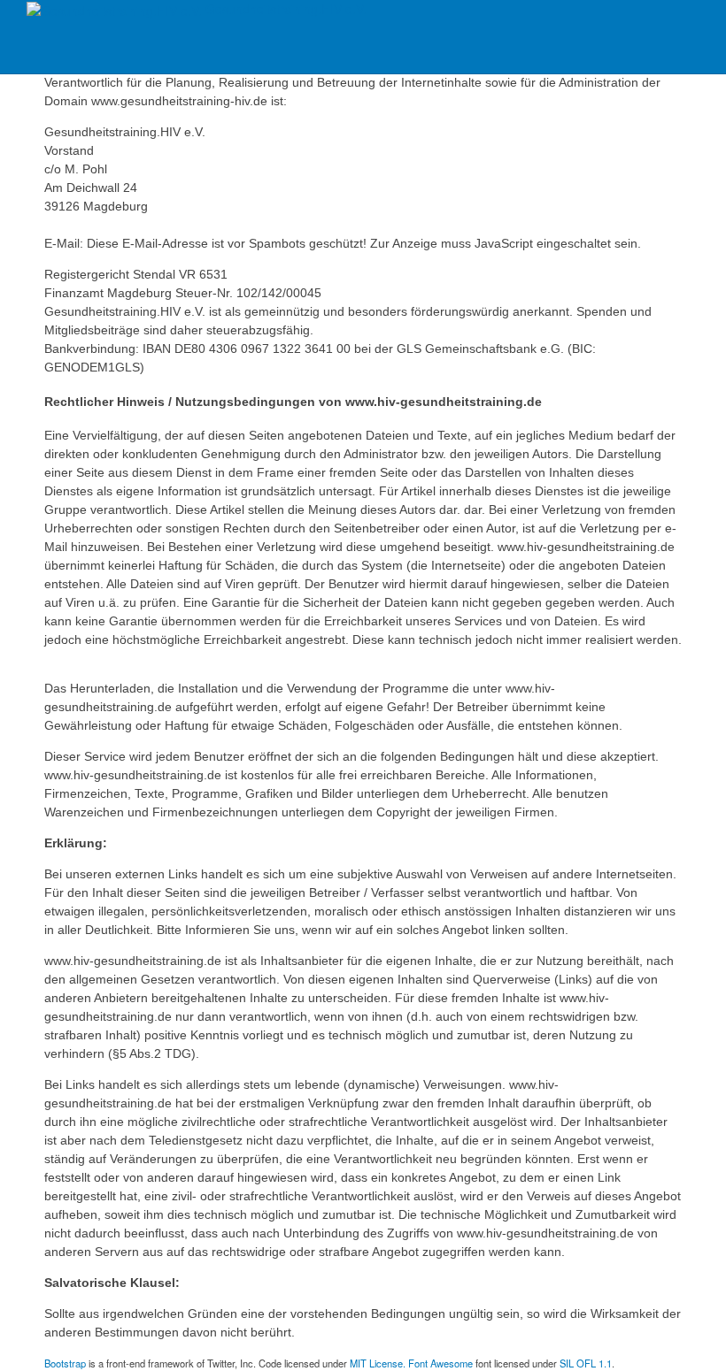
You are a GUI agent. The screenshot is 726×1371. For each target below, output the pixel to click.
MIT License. (377, 1363)
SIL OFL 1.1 (586, 1363)
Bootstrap (65, 1363)
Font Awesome (440, 1363)
